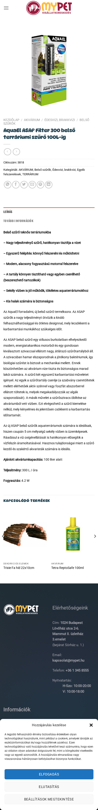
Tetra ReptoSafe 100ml (67, 568)
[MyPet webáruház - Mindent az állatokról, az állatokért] (49, 8)
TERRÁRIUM (30, 174)
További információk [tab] (18, 221)
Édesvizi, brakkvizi (59, 120)
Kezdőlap (11, 120)
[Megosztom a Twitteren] (24, 184)
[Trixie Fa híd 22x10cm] (25, 534)
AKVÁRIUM (32, 120)
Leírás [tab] (8, 212)
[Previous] (3, 545)
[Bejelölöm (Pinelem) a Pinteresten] (40, 184)
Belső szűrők (42, 169)
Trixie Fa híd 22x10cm (18, 568)
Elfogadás (49, 774)
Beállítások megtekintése (49, 799)
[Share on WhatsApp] (7, 184)
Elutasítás (49, 787)
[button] (91, 725)
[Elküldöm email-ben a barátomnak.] (32, 184)
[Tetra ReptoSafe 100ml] (73, 534)
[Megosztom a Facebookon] (16, 184)
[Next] (95, 545)
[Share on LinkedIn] (48, 184)
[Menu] (6, 7)
